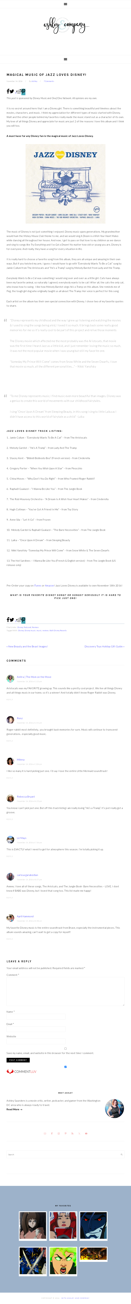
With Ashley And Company (65, 30)
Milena (20, 759)
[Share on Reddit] (18, 93)
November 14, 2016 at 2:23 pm (29, 681)
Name (11, 1011)
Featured (27, 627)
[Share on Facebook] (8, 93)
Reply (10, 699)
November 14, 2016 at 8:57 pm (29, 879)
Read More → (15, 1109)
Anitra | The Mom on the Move (34, 676)
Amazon (49, 585)
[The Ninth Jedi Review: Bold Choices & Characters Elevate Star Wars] (33, 1237)
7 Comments (49, 81)
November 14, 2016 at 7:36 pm (29, 842)
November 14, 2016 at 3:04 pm (29, 764)
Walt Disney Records (58, 630)
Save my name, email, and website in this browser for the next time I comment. (50, 1053)
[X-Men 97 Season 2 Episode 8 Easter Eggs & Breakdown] (93, 1237)
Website (11, 1036)
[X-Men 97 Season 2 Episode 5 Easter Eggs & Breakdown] (93, 1258)
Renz (20, 718)
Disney (20, 627)
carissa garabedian (27, 875)
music (39, 630)
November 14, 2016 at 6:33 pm (29, 801)
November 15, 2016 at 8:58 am (29, 921)
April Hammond (25, 916)
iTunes (37, 585)
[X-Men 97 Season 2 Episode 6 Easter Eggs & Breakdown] (63, 1273)
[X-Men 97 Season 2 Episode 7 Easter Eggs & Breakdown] (33, 1273)
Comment (13, 974)
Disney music (30, 630)
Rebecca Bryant (26, 796)
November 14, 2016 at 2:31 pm (29, 723)
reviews (45, 630)
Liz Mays (21, 837)
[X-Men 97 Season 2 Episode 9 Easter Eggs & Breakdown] (63, 1237)
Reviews (35, 627)
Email (10, 1024)
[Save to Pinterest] (23, 92)
